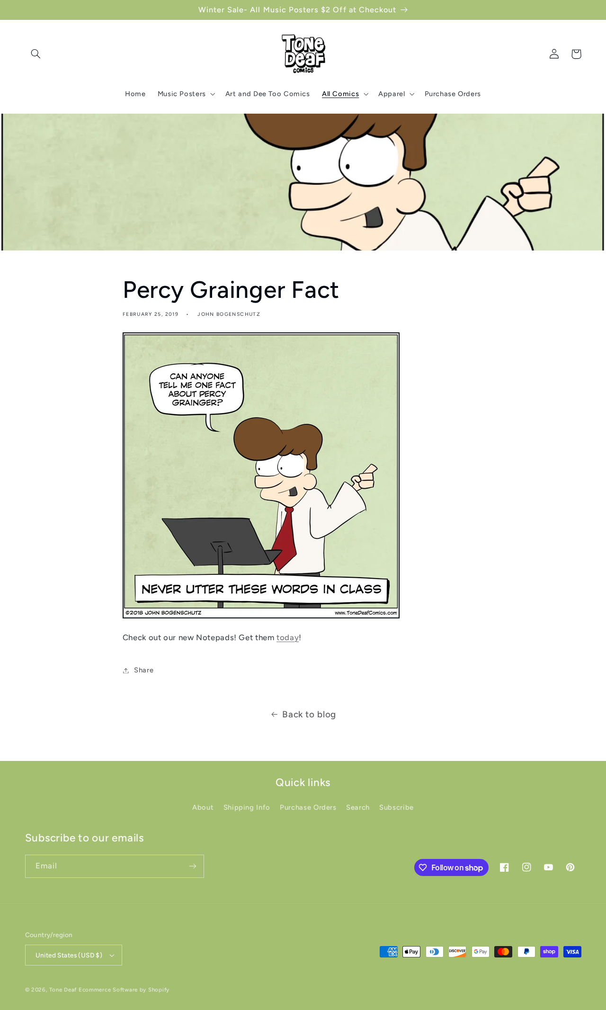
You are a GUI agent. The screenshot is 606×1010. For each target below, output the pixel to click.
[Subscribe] (192, 866)
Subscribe (396, 807)
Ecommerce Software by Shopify (124, 989)
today (287, 637)
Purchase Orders (308, 807)
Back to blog (309, 714)
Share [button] (143, 670)
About (203, 807)
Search (358, 807)
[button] (36, 54)
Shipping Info (246, 807)
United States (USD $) (69, 955)
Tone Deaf (63, 989)
